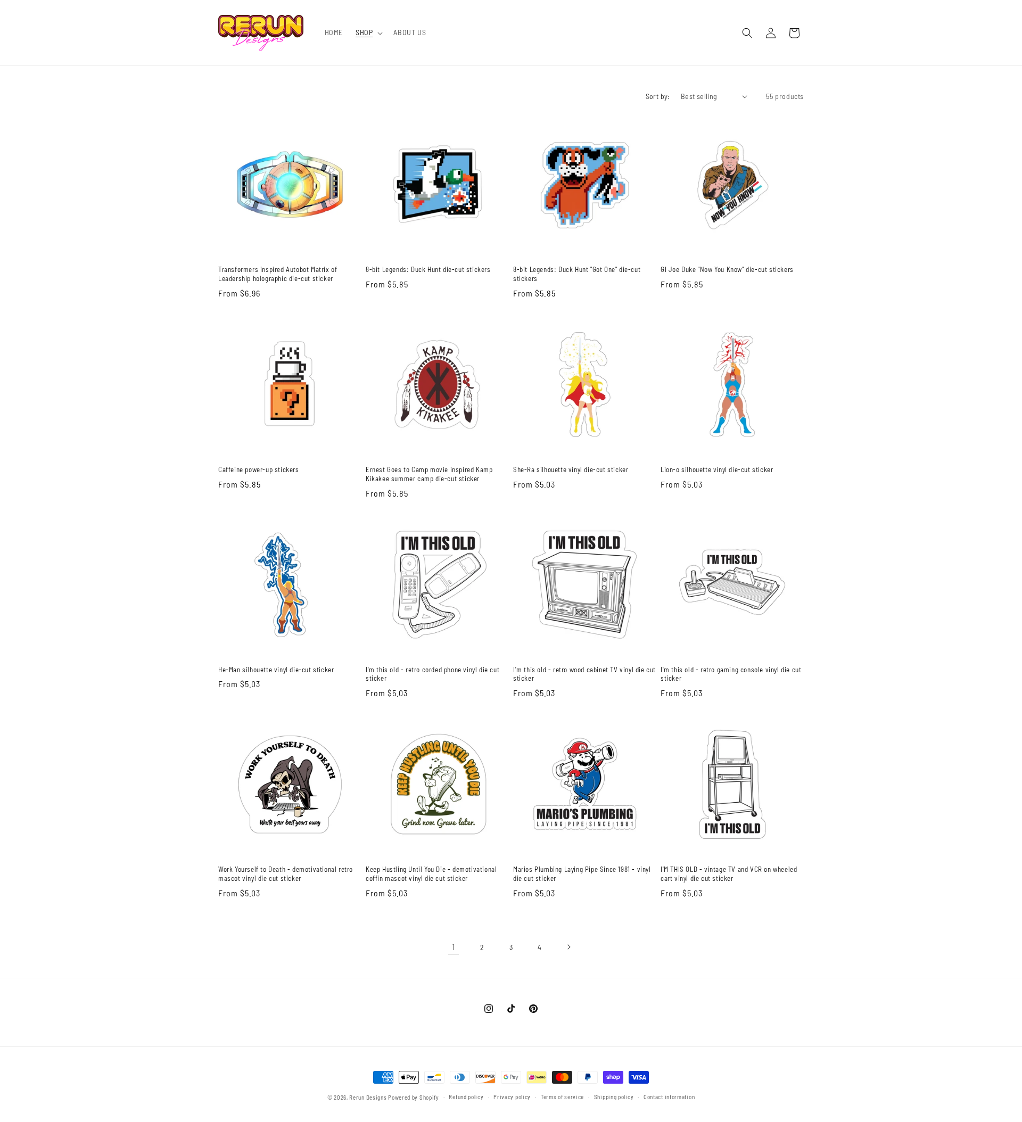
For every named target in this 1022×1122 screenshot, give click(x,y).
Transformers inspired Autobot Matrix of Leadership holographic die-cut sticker (277, 274)
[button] (368, 32)
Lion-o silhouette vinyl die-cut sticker (717, 469)
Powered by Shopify (413, 1097)
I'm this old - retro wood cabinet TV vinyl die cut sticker (584, 674)
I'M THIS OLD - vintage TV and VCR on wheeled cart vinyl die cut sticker (729, 873)
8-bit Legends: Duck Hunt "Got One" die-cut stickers (576, 274)
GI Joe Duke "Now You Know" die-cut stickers (727, 269)
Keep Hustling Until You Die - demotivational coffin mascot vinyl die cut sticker (431, 873)
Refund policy (466, 1096)
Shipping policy (614, 1096)
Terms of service (562, 1096)
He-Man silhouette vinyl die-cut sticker (276, 669)
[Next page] (568, 947)
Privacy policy (512, 1096)
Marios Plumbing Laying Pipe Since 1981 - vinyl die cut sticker (582, 873)
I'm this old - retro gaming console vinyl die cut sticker (731, 674)
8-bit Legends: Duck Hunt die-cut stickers (428, 269)
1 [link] (453, 947)
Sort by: (658, 96)
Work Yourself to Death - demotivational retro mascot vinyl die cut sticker (285, 873)
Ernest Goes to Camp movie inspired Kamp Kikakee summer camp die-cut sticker (429, 474)
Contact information (669, 1096)
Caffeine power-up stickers (258, 469)
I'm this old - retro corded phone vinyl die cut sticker (432, 674)
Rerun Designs (367, 1097)
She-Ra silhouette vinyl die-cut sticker (570, 469)
